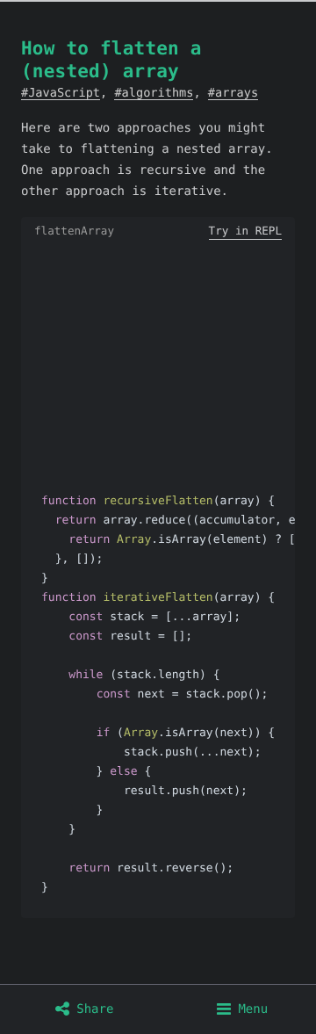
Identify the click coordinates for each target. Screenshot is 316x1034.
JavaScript (64, 93)
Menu (249, 1009)
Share (91, 1009)
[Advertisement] (158, 358)
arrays (236, 93)
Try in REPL (245, 230)
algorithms (157, 93)
